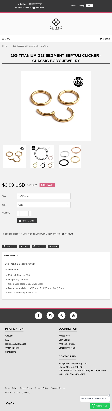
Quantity (6, 212)
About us (9, 335)
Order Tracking (12, 348)
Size (4, 196)
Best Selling (64, 340)
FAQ (7, 340)
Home (4, 46)
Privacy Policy (11, 388)
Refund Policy (26, 388)
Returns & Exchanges (15, 344)
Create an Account (64, 234)
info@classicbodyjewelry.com (31, 7)
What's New (64, 335)
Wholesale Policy (67, 344)
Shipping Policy (41, 388)
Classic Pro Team (67, 348)
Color (4, 205)
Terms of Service (58, 388)
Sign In (49, 234)
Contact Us (10, 352)
